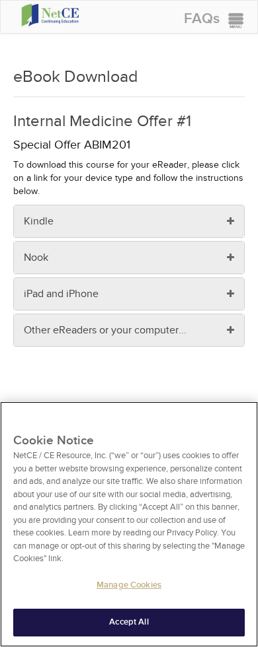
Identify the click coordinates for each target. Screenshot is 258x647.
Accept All (128, 622)
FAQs (202, 19)
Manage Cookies (129, 585)
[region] (129, 524)
